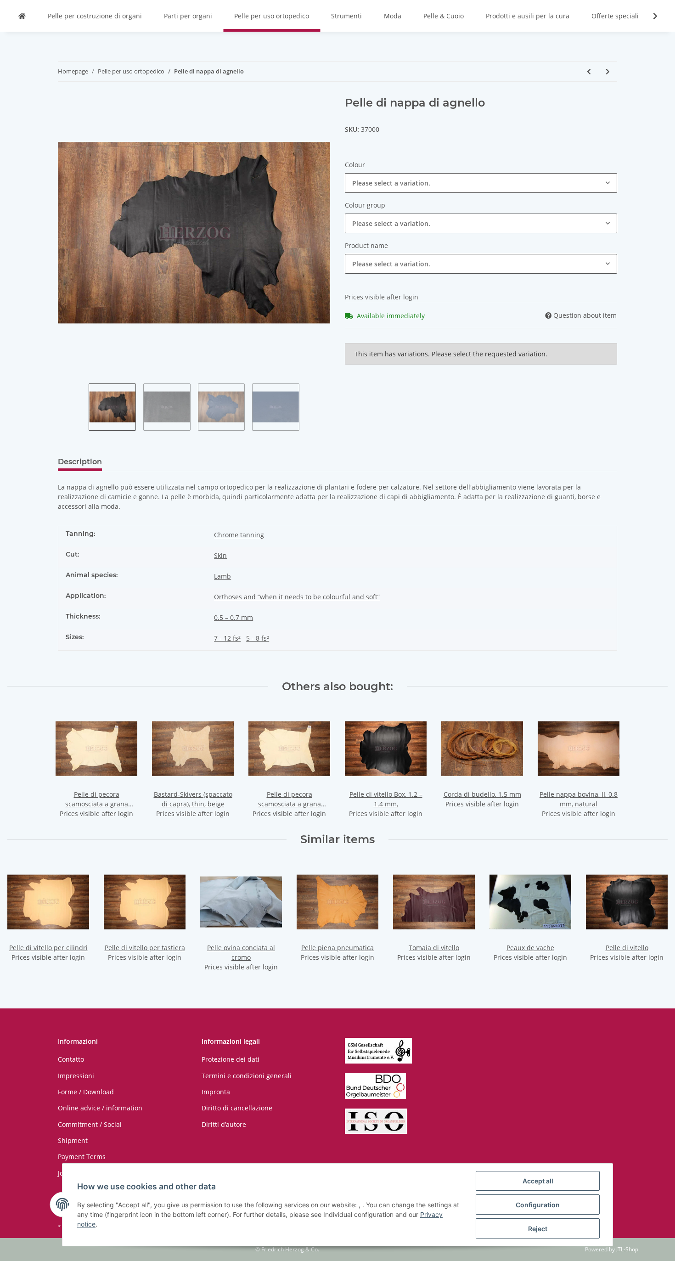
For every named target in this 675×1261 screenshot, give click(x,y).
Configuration (538, 1205)
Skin (220, 555)
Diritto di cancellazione (237, 1107)
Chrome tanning (239, 534)
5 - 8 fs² (257, 638)
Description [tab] (80, 461)
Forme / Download (86, 1091)
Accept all (538, 1181)
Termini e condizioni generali (247, 1075)
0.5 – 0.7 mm (233, 617)
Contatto (71, 1059)
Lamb (222, 576)
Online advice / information (100, 1107)
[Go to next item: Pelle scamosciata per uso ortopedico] (607, 71)
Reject (537, 1229)
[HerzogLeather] (22, 16)
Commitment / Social (90, 1124)
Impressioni (76, 1075)
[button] (481, 183)
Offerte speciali (615, 15)
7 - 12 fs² (227, 638)
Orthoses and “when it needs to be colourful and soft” (297, 596)
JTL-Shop (627, 1249)
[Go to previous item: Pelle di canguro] (588, 71)
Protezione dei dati (230, 1059)
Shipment (73, 1140)
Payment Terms (82, 1156)
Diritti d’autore (224, 1124)
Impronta (216, 1091)
